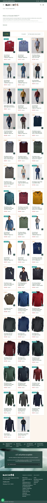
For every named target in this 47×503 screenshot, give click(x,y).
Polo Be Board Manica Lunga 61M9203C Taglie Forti (8, 81)
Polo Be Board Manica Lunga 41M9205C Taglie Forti (22, 56)
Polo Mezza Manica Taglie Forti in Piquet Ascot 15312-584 (36, 56)
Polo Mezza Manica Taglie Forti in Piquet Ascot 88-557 (22, 233)
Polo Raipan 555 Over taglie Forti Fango (8, 309)
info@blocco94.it (6, 481)
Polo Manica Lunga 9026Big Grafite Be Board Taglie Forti (22, 409)
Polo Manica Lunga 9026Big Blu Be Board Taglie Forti (36, 409)
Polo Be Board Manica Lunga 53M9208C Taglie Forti (22, 107)
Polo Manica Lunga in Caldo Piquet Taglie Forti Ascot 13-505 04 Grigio (9, 157)
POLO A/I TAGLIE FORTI (10, 8)
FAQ (38, 1)
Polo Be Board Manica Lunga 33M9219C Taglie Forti (22, 259)
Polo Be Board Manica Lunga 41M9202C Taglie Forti (36, 233)
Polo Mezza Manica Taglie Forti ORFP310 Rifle (23, 182)
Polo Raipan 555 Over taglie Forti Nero (36, 334)
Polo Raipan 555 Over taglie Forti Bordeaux (8, 358)
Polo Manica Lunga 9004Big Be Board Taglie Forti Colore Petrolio (9, 208)
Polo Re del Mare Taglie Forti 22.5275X (36, 81)
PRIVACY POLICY (25, 490)
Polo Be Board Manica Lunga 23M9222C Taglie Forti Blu (22, 284)
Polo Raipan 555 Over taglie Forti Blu (22, 358)
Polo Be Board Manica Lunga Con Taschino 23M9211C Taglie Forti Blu (37, 284)
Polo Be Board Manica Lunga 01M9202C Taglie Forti (8, 56)
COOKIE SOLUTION (26, 491)
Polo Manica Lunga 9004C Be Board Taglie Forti (23, 434)
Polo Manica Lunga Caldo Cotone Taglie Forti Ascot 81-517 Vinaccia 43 (23, 208)
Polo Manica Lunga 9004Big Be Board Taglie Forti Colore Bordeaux (37, 309)
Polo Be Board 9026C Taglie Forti (7, 434)
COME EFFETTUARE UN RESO (27, 480)
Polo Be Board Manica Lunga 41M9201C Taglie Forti (8, 233)
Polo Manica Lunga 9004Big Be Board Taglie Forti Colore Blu (22, 384)
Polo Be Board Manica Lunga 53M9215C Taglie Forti (22, 132)
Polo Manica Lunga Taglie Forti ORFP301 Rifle (37, 182)
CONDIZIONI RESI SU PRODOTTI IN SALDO (26, 483)
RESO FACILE (25, 477)
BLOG (35, 484)
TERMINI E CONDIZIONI (27, 488)
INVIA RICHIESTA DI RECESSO (26, 495)
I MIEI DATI (36, 482)
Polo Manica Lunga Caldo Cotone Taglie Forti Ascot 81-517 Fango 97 (9, 183)
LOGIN (35, 477)
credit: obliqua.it (11, 501)
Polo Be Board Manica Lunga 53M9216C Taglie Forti (36, 107)
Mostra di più (5, 24)
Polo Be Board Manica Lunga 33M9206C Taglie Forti (8, 259)
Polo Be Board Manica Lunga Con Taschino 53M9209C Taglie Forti (8, 132)
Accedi (43, 1)
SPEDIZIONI (24, 493)
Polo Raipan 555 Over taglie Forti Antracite (8, 334)
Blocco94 (6, 501)
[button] (3, 5)
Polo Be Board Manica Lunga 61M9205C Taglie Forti (22, 81)
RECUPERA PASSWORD (38, 479)
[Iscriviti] (39, 464)
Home (4, 8)
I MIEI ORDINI (36, 481)
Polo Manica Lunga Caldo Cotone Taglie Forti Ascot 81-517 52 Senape (37, 208)
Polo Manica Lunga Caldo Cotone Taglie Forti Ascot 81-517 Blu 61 (9, 284)
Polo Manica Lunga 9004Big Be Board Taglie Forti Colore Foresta (9, 384)
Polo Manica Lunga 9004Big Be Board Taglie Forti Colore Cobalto (23, 309)
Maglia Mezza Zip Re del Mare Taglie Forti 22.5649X (9, 106)
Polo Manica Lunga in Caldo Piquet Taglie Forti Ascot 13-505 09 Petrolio (37, 132)
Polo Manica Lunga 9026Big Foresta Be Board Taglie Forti (8, 409)
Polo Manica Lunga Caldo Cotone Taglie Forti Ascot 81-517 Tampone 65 (37, 259)
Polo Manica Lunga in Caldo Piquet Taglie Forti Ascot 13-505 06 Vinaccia (23, 157)
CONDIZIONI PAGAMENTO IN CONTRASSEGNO (27, 486)
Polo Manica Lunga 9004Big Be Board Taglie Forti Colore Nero (36, 359)
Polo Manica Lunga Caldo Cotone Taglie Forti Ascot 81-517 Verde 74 (37, 157)
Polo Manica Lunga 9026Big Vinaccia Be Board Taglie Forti (36, 384)
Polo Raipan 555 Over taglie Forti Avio (22, 334)
